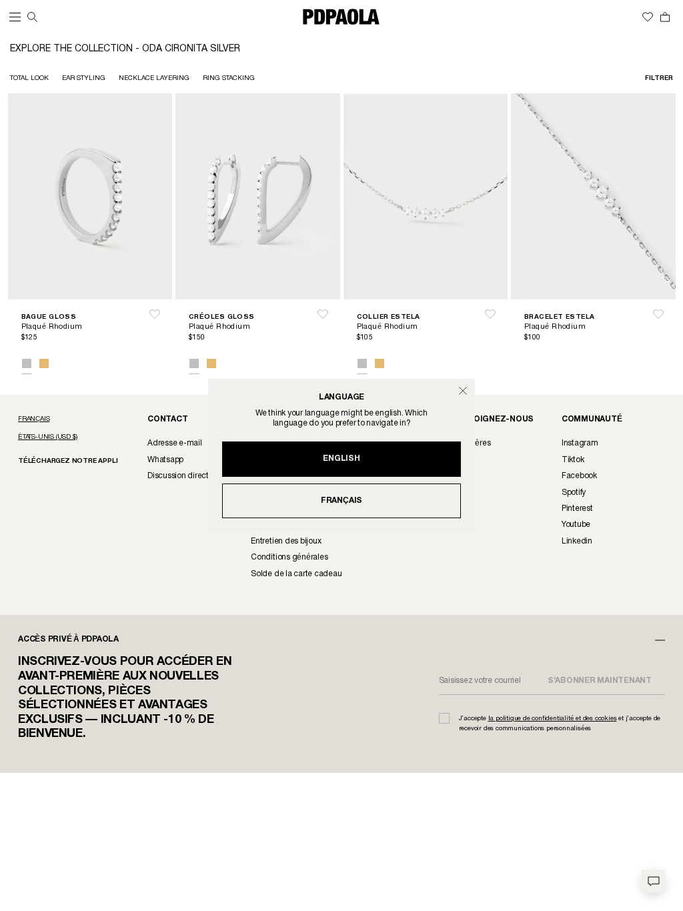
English (341, 458)
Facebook (579, 476)
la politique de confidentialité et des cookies (552, 719)
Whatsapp (165, 460)
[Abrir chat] (653, 881)
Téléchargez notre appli (67, 461)
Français (341, 500)
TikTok (573, 460)
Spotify (574, 492)
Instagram (580, 443)
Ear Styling (83, 78)
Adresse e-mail (174, 443)
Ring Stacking (229, 78)
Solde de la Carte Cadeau (296, 574)
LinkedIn (577, 541)
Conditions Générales (289, 557)
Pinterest (577, 508)
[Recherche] (32, 17)
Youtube (576, 524)
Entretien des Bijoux (286, 541)
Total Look (29, 78)
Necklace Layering (154, 78)
